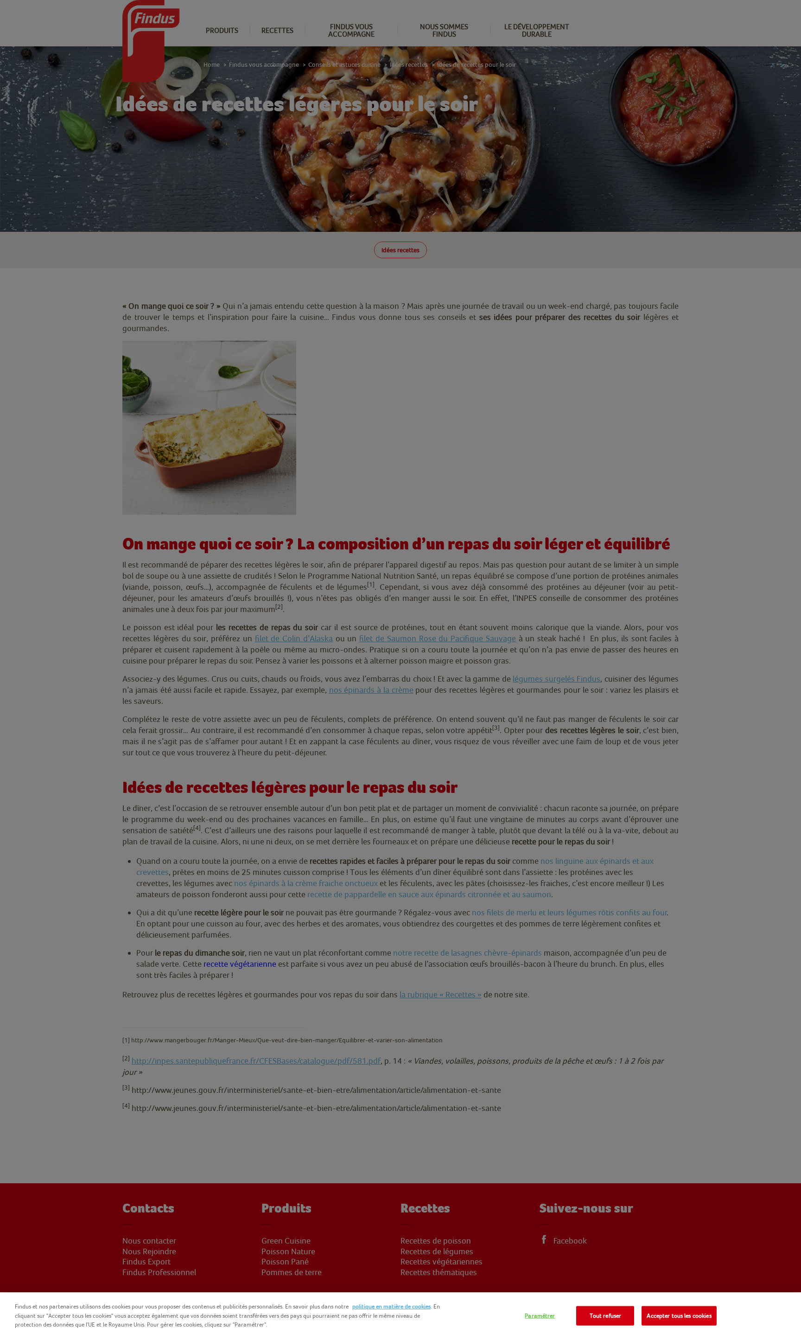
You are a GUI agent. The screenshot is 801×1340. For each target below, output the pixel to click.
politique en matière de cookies (391, 1306)
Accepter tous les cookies (679, 1315)
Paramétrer (540, 1315)
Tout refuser (606, 1315)
